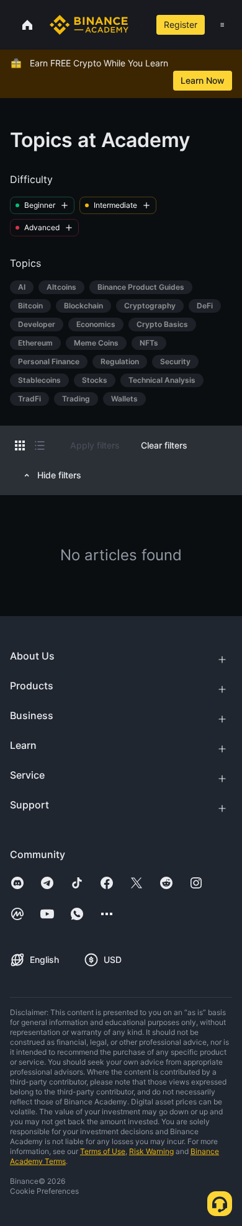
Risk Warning (151, 1151)
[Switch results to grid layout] (20, 445)
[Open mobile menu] (222, 25)
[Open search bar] (137, 25)
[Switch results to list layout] (40, 445)
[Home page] (89, 25)
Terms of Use (102, 1151)
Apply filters (95, 445)
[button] (222, 24)
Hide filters (59, 475)
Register (180, 24)
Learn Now (203, 80)
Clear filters (164, 445)
